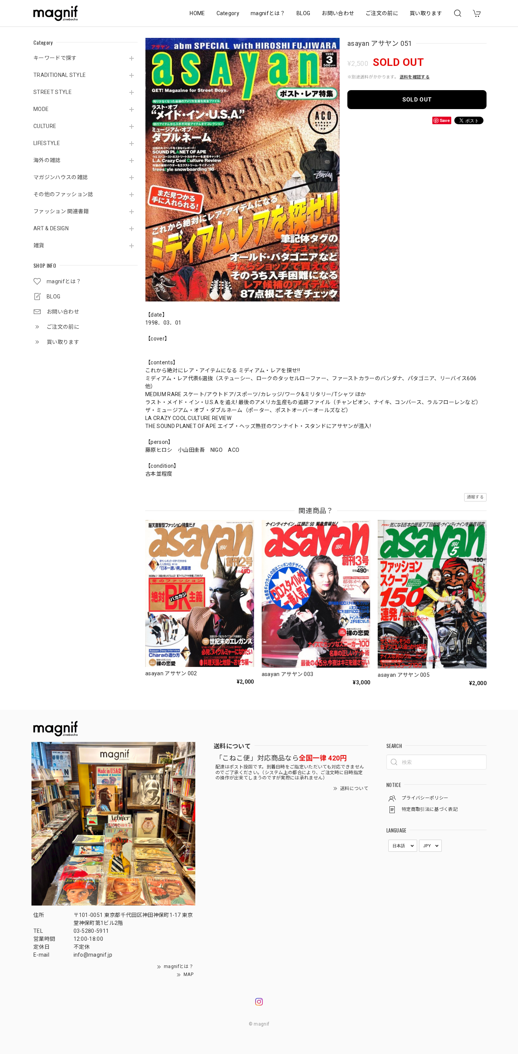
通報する (475, 497)
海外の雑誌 (47, 160)
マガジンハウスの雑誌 (60, 177)
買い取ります (426, 13)
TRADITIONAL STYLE (59, 75)
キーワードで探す (55, 58)
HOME (197, 13)
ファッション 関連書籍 (61, 211)
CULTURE (44, 126)
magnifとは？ (268, 13)
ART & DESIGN (51, 228)
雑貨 (38, 245)
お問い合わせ (338, 13)
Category (228, 13)
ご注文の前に (382, 13)
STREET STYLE (52, 92)
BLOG (303, 13)
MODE (41, 109)
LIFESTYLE (46, 143)
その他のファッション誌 (63, 194)
